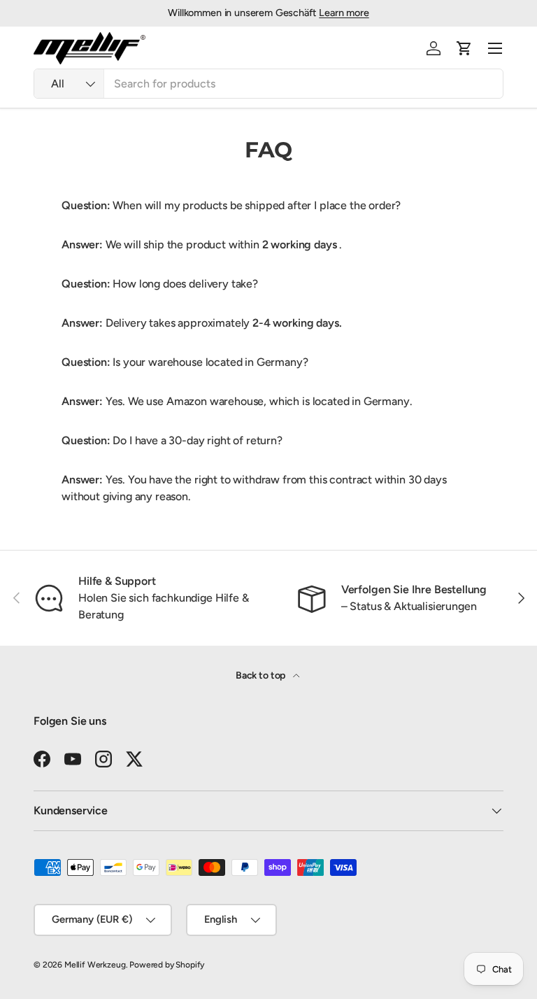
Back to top (261, 675)
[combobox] (268, 83)
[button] (464, 48)
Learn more (343, 12)
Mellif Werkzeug (95, 965)
